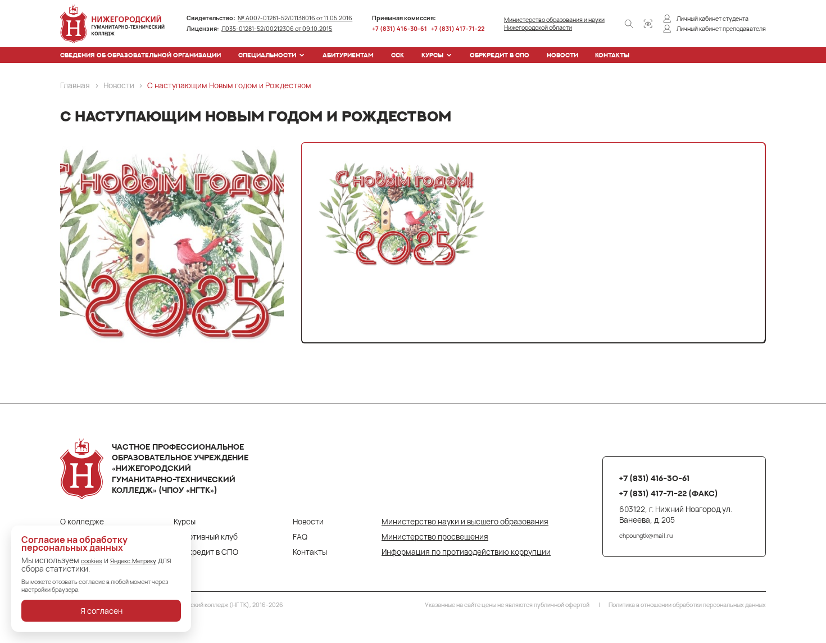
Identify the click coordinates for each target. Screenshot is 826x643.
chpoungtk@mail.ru (646, 536)
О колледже (82, 521)
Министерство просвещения (435, 536)
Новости (562, 55)
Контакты (612, 55)
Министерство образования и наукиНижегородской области (554, 24)
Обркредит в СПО (499, 55)
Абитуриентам (348, 55)
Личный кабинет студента (712, 18)
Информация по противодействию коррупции (466, 551)
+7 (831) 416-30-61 (399, 29)
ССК (397, 55)
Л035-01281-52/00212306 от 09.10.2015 (276, 29)
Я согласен (101, 610)
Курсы (432, 55)
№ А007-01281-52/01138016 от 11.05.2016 (295, 18)
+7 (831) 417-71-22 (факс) (668, 493)
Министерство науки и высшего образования (465, 521)
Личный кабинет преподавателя (721, 29)
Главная (75, 85)
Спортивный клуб (206, 536)
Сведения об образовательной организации (140, 55)
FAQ (300, 536)
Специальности (267, 55)
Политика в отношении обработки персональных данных (687, 605)
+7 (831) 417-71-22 (457, 29)
